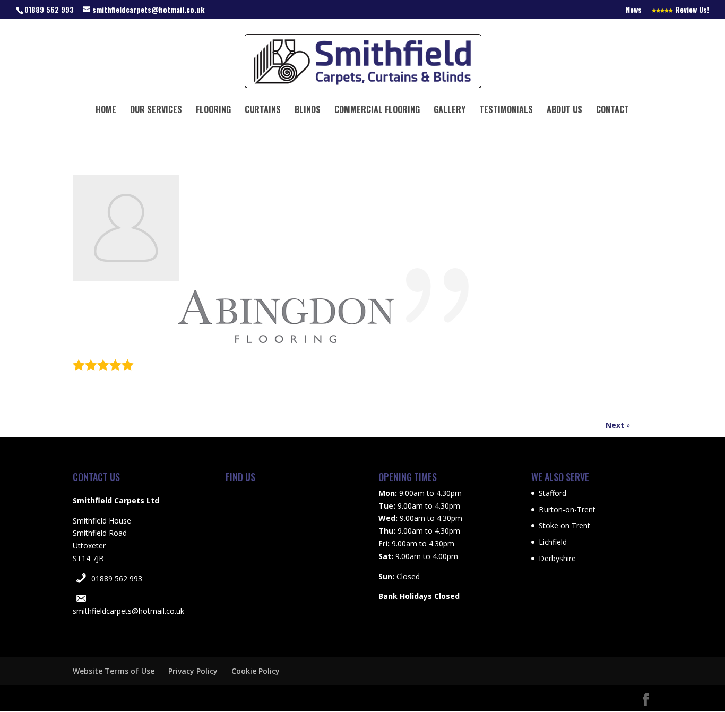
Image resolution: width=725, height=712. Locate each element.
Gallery (449, 111)
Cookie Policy (255, 671)
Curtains (263, 111)
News (634, 10)
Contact (612, 111)
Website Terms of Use (113, 671)
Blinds (308, 111)
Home (106, 111)
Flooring (213, 111)
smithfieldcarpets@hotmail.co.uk (128, 611)
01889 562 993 (116, 578)
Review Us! (691, 10)
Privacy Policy (193, 671)
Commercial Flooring (377, 111)
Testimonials (506, 111)
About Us (564, 111)
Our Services (156, 111)
